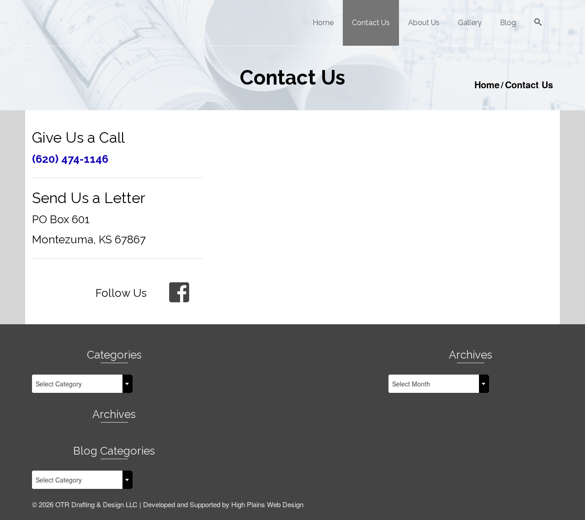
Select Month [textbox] (411, 383)
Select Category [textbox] (59, 383)
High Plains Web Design (267, 504)
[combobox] (82, 384)
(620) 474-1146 (70, 159)
